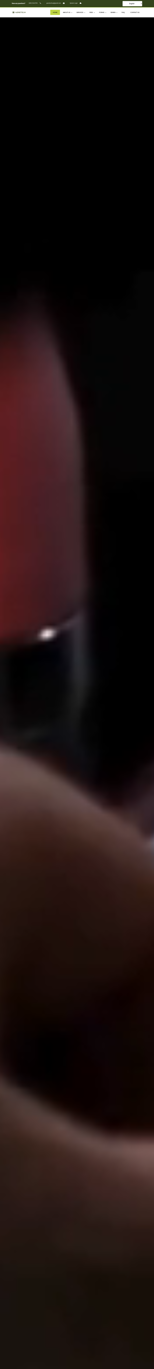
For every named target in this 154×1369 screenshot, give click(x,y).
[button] (34, 3)
